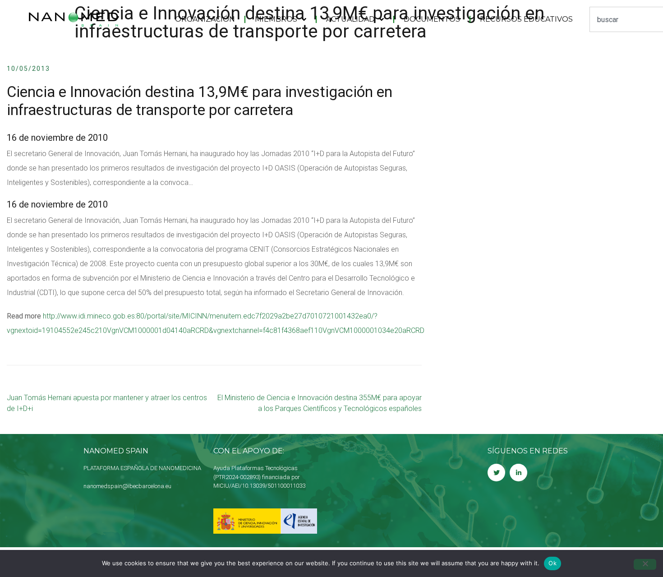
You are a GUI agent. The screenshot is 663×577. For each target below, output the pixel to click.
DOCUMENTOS (432, 19)
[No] (645, 564)
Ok (552, 563)
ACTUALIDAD (350, 19)
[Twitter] (496, 472)
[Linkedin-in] (518, 472)
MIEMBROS (276, 19)
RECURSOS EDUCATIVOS (526, 19)
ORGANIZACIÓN (205, 19)
